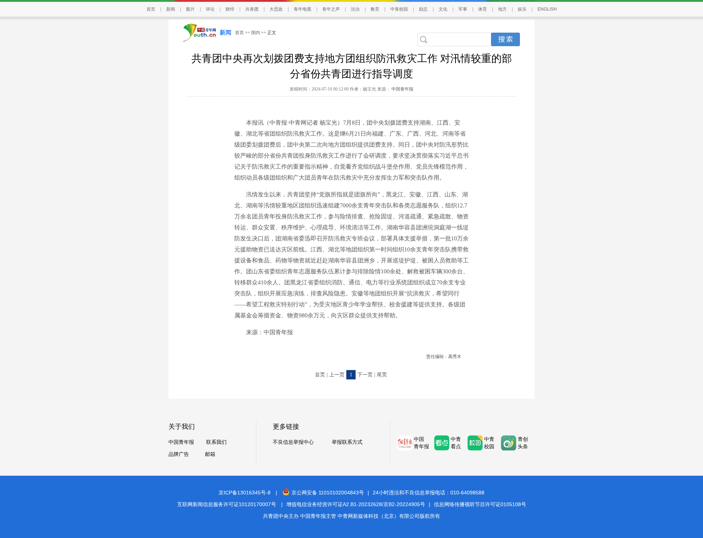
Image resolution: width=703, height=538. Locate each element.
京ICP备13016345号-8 (245, 492)
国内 (255, 32)
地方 (502, 9)
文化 (443, 9)
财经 (230, 9)
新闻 (170, 9)
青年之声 (331, 9)
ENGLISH (547, 9)
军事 (462, 9)
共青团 (251, 9)
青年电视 (302, 9)
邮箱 (210, 454)
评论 (210, 9)
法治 (355, 9)
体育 (482, 9)
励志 (423, 9)
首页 (150, 9)
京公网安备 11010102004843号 (327, 492)
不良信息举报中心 (293, 442)
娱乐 (522, 9)
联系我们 (216, 442)
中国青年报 (401, 89)
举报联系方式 (347, 442)
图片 (190, 9)
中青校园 (399, 9)
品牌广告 (178, 454)
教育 (375, 9)
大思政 (276, 9)
